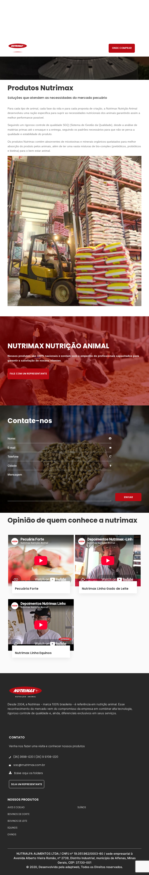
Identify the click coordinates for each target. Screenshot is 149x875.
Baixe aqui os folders (28, 773)
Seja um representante (26, 784)
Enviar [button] (128, 497)
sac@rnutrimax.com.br (29, 765)
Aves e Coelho (16, 807)
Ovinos (12, 834)
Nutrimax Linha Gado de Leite (105, 588)
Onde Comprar (122, 48)
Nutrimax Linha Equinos (33, 653)
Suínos (81, 807)
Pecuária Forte (26, 588)
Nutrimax (41, 48)
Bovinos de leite (17, 821)
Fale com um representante (28, 373)
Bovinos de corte (18, 814)
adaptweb (72, 867)
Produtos (62, 48)
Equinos (12, 827)
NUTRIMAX (18, 47)
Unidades (83, 48)
